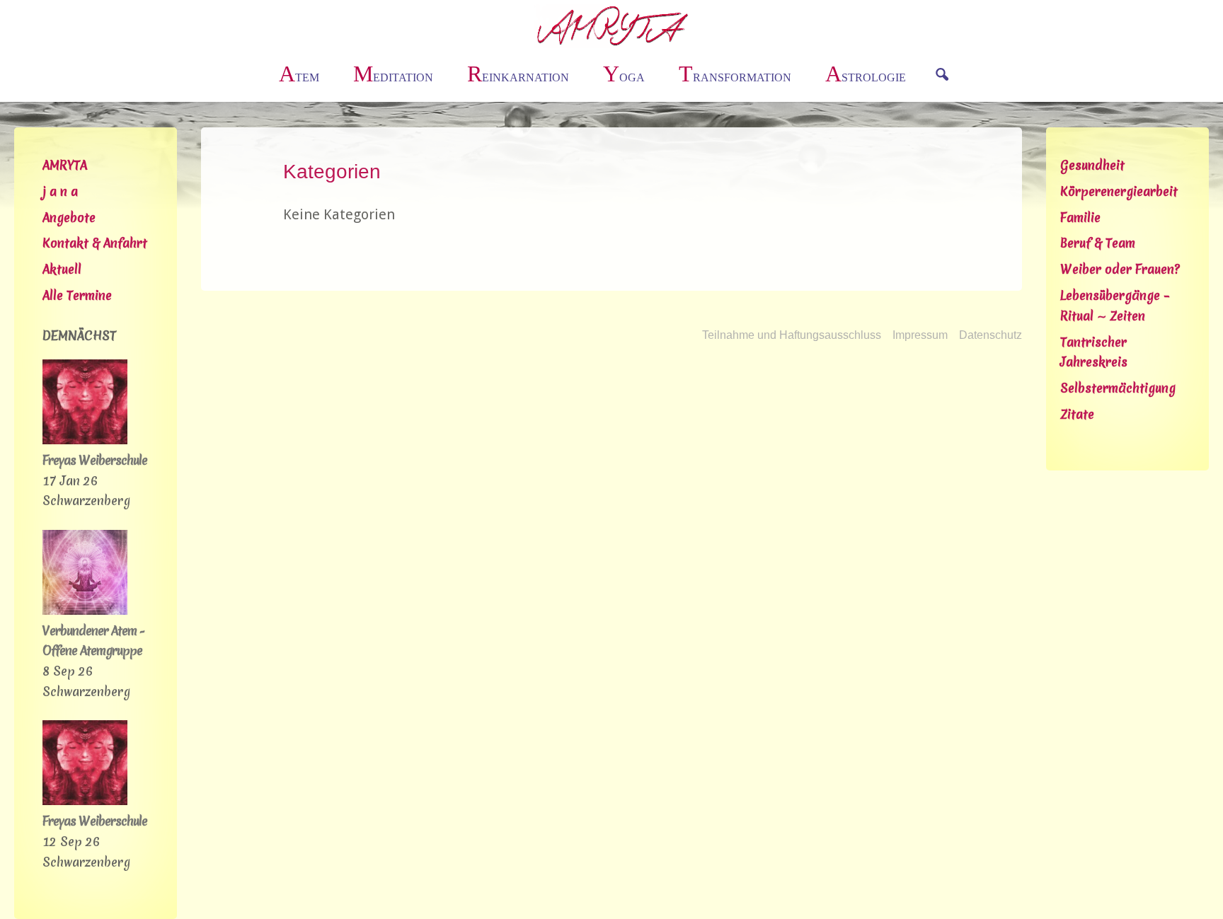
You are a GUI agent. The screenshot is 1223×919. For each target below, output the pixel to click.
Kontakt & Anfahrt (94, 243)
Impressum (920, 335)
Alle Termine (77, 295)
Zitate (1077, 414)
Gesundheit (1092, 165)
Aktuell (61, 269)
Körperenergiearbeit (1119, 191)
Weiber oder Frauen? (1120, 269)
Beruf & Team (1097, 243)
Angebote (69, 217)
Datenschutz (990, 335)
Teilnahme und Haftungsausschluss (791, 335)
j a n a (60, 191)
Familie (1080, 217)
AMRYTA (64, 165)
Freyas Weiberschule (94, 460)
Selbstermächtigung (1118, 388)
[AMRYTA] (612, 24)
